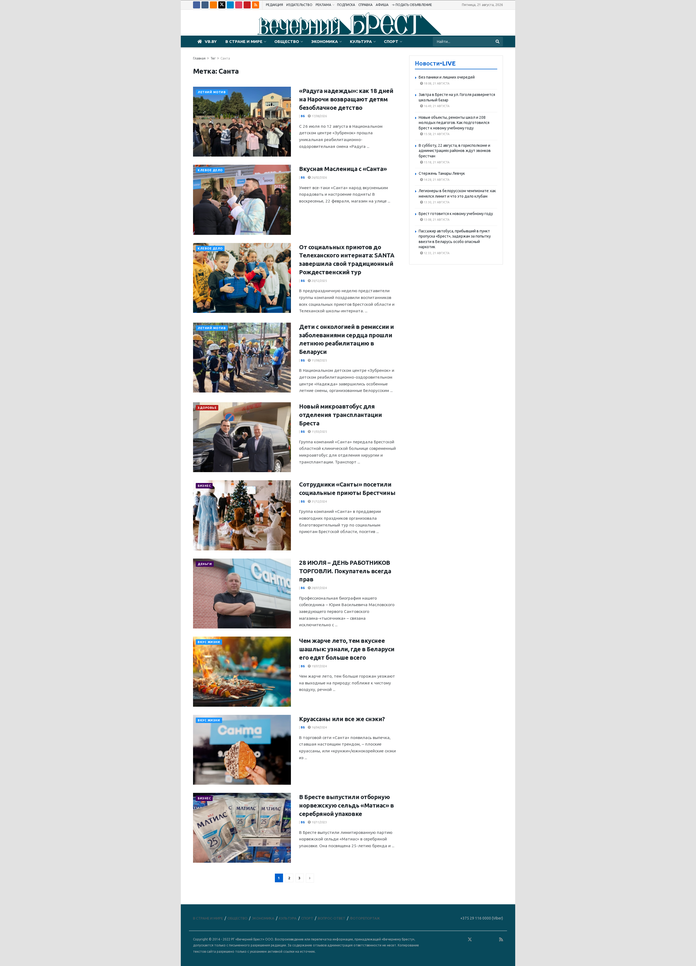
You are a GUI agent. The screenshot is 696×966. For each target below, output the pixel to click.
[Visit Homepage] (348, 23)
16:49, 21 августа (436, 106)
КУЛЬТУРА (361, 41)
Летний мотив (212, 92)
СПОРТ (391, 41)
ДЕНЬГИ (205, 564)
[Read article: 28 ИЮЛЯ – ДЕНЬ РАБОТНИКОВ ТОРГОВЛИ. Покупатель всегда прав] (242, 593)
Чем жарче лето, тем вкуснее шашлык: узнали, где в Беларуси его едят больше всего (346, 649)
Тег (213, 58)
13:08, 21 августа (436, 219)
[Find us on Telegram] (230, 5)
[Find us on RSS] (255, 5)
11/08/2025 (319, 360)
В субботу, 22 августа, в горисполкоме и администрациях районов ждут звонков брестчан (455, 150)
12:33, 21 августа (436, 253)
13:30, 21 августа (436, 202)
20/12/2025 (319, 280)
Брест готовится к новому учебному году (456, 213)
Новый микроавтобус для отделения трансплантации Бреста (340, 414)
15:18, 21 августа (436, 162)
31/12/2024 (319, 501)
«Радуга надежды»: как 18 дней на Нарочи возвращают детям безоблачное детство (346, 99)
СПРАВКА (365, 5)
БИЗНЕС (204, 485)
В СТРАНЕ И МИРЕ (243, 41)
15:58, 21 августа (436, 134)
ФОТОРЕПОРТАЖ (365, 918)
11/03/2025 (319, 431)
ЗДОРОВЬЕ (207, 407)
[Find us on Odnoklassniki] (213, 5)
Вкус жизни (209, 642)
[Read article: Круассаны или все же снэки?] (242, 750)
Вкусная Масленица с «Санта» (343, 168)
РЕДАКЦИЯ (274, 5)
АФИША (382, 5)
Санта (225, 58)
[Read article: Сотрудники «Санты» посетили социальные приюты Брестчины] (242, 515)
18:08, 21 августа (436, 83)
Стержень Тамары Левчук (442, 173)
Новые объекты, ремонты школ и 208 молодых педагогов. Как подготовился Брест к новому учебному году (454, 122)
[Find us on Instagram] (238, 5)
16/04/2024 (319, 727)
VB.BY (211, 41)
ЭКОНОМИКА (324, 41)
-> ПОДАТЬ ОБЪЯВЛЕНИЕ (412, 5)
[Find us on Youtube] (247, 5)
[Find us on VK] (205, 5)
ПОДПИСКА (346, 5)
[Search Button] (498, 41)
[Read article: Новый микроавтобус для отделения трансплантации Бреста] (242, 437)
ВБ (303, 116)
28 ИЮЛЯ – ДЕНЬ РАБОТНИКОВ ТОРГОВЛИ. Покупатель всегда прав (345, 571)
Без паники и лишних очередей (447, 77)
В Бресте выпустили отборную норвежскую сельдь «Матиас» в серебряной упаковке (346, 805)
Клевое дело (210, 170)
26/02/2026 (319, 177)
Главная (199, 58)
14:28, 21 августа (436, 179)
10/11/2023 (319, 822)
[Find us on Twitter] (221, 5)
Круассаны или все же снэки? (342, 718)
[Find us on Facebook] (196, 5)
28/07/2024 (319, 588)
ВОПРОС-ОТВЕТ (331, 918)
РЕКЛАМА (323, 5)
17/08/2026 (319, 116)
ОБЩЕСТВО (286, 41)
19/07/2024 (319, 666)
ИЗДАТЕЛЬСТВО (299, 5)
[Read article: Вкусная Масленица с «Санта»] (242, 200)
